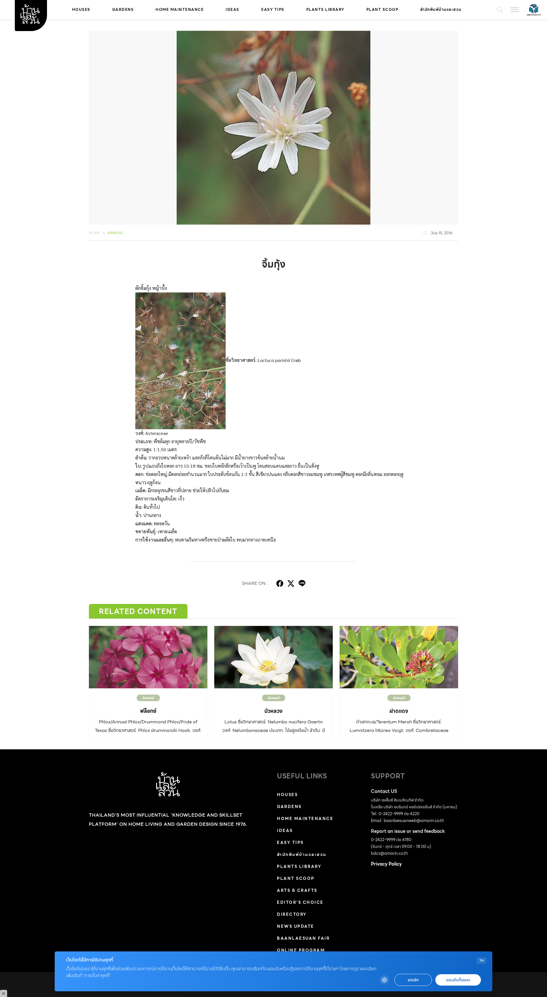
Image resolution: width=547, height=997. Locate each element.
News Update (295, 926)
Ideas (232, 10)
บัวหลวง (273, 711)
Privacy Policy (386, 864)
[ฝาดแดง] (399, 657)
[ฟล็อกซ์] (148, 657)
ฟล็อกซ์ (148, 711)
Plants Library (325, 10)
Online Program (301, 950)
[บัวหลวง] (273, 657)
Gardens (123, 10)
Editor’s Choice (300, 902)
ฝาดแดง (398, 711)
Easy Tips (272, 10)
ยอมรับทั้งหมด (458, 980)
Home (95, 232)
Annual (115, 232)
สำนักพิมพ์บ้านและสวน (441, 10)
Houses (81, 10)
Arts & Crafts (297, 890)
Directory (292, 914)
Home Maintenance (180, 10)
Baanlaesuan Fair (303, 938)
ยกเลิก (413, 980)
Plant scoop (382, 10)
